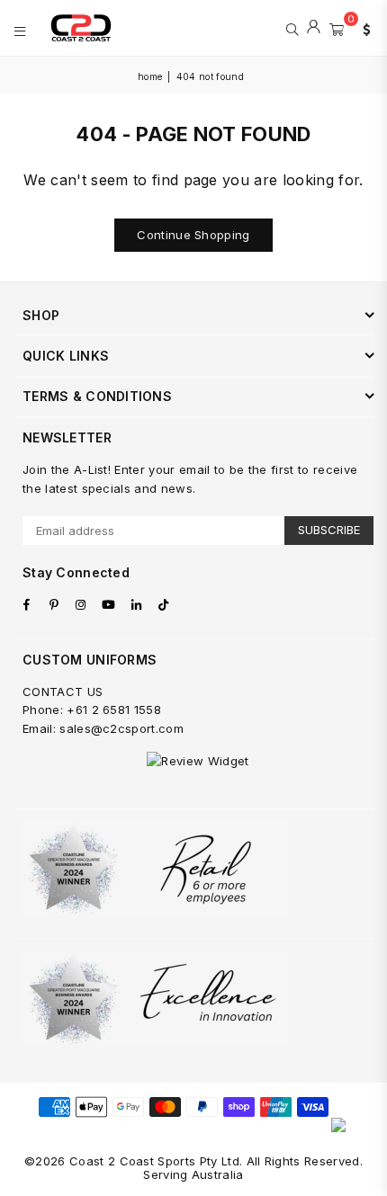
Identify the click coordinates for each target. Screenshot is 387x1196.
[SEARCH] (292, 27)
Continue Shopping (193, 235)
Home (150, 76)
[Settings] (363, 27)
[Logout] (313, 27)
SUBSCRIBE (329, 529)
